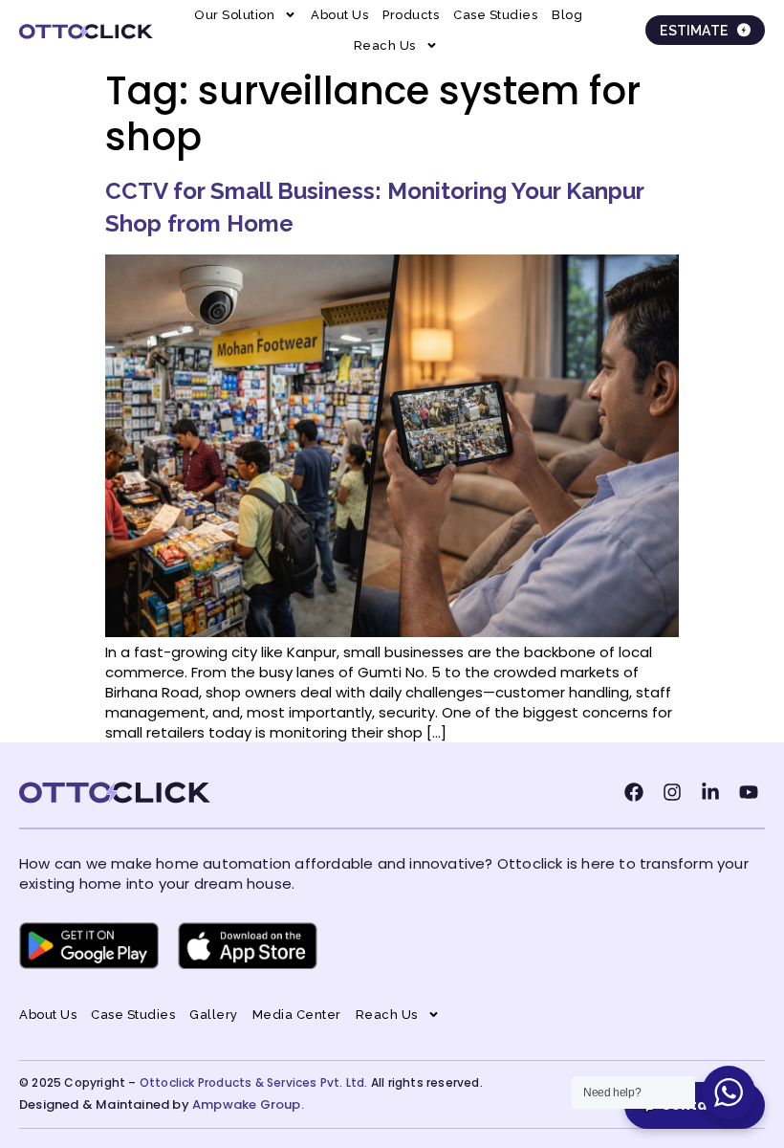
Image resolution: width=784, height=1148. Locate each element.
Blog (567, 15)
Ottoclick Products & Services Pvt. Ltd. (254, 1082)
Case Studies (495, 15)
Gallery (213, 1014)
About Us (339, 15)
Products (410, 15)
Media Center (296, 1014)
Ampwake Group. (248, 1104)
